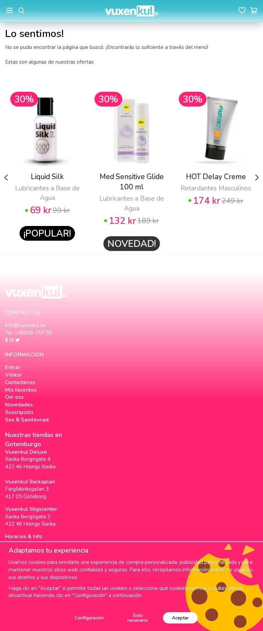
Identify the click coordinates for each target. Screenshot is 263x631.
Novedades (19, 404)
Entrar (12, 367)
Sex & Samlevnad (27, 419)
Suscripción (19, 412)
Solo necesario (137, 617)
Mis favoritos (21, 390)
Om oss (14, 397)
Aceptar (180, 618)
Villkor (13, 374)
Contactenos (20, 382)
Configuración (89, 618)
